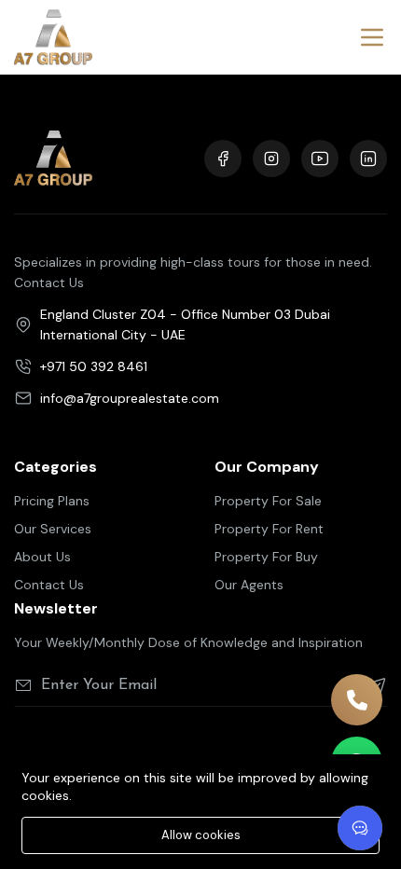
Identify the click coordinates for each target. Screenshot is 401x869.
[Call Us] (356, 699)
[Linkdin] (368, 158)
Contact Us (49, 584)
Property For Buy (266, 556)
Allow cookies (201, 835)
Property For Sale (268, 500)
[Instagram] (271, 158)
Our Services (52, 528)
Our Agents (248, 584)
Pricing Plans (52, 500)
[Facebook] (223, 158)
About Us (42, 556)
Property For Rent (269, 528)
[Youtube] (320, 158)
